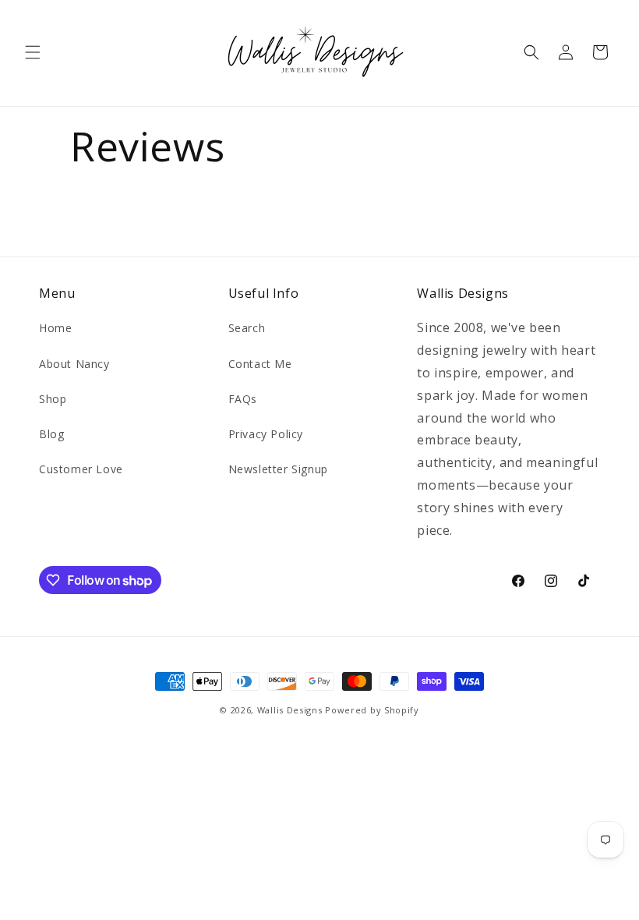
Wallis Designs (290, 710)
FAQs (242, 398)
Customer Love (81, 469)
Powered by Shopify (372, 710)
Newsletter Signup (278, 469)
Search (247, 327)
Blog (51, 433)
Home (55, 327)
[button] (33, 52)
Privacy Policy (265, 433)
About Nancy (74, 363)
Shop (52, 398)
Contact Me (260, 363)
